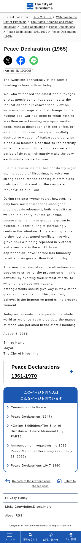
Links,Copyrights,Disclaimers (28, 506)
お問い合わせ (51, 539)
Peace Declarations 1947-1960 (35, 465)
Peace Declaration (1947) (31, 416)
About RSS (13, 515)
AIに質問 (71, 539)
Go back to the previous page (31, 481)
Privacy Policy (16, 497)
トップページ (42, 17)
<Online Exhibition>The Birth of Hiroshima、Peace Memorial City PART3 (37, 431)
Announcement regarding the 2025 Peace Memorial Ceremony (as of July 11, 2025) (41, 451)
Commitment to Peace (28, 407)
